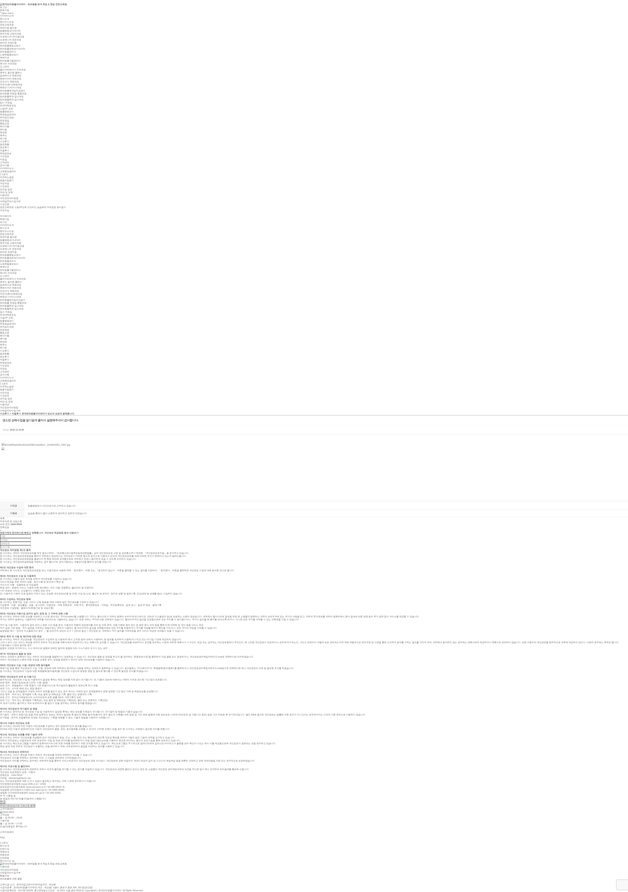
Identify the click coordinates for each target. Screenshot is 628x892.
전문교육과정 (7, 25)
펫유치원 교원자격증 (10, 33)
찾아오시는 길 (7, 860)
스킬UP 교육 (6, 108)
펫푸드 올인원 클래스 (11, 72)
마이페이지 (5, 216)
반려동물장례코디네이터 (12, 48)
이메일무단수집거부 (10, 201)
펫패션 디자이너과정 (10, 87)
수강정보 (4, 186)
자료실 (3, 159)
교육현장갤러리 (8, 171)
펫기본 (3, 138)
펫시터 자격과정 (8, 63)
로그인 (3, 7)
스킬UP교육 (20, 207)
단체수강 (4, 849)
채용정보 (4, 855)
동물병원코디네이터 (10, 30)
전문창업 (4, 120)
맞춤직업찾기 (7, 180)
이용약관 (4, 195)
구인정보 (4, 156)
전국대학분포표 (8, 105)
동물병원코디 (7, 111)
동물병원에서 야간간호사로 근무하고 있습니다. (52, 505)
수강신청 (4, 204)
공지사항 (4, 165)
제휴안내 (4, 851)
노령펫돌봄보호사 (9, 54)
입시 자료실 (6, 102)
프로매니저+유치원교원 (12, 36)
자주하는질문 (7, 177)
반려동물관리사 (8, 51)
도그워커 (4, 66)
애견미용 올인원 (8, 27)
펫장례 (3, 132)
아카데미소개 (7, 16)
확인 (2, 802)
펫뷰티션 (4, 57)
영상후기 (4, 147)
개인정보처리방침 (9, 198)
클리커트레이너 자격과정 (13, 69)
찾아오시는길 (7, 21)
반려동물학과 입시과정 (12, 96)
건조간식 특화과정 (9, 81)
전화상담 (4, 527)
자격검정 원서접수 (56, 207)
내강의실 (4, 183)
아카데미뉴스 (7, 168)
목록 (2, 518)
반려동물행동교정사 (10, 45)
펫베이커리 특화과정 (10, 78)
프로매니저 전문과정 (10, 39)
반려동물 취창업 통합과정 (13, 93)
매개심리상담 (7, 117)
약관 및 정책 (6, 192)
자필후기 (4, 150)
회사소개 (4, 18)
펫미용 (3, 129)
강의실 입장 (6, 189)
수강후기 (4, 141)
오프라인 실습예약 (36, 207)
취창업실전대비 (8, 114)
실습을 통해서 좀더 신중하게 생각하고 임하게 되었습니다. (57, 513)
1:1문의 (4, 174)
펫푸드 (3, 135)
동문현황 (4, 144)
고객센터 (4, 162)
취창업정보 (5, 153)
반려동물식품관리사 (10, 60)
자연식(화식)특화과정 (11, 84)
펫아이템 (4, 126)
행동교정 (4, 123)
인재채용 (4, 858)
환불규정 (4, 876)
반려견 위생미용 (8, 42)
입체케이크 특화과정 (10, 75)
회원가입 (4, 10)
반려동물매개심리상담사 (12, 90)
